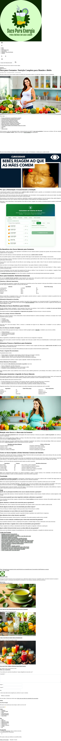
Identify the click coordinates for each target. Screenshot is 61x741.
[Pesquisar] (15, 62)
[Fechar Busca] (2, 59)
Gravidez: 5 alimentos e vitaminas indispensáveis (12, 543)
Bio (2, 727)
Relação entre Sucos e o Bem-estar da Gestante (10, 124)
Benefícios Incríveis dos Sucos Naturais (9, 533)
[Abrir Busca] (1, 56)
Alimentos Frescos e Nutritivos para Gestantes (10, 122)
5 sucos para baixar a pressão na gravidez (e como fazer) (14, 539)
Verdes (25, 217)
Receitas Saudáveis (5, 714)
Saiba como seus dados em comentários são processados (27, 698)
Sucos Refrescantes (5, 49)
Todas (9, 217)
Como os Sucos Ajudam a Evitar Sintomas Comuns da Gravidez (13, 125)
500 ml (48, 223)
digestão (37, 329)
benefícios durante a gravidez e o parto (10, 534)
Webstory (3, 53)
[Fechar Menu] (2, 45)
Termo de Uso (4, 723)
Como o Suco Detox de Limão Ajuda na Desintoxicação (11, 637)
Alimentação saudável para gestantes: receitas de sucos (14, 538)
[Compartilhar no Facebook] (7, 570)
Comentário (2, 673)
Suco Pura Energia (6, 730)
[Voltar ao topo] (2, 734)
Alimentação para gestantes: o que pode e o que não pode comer (16, 536)
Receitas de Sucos (31, 569)
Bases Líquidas (37, 217)
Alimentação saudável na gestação (9, 537)
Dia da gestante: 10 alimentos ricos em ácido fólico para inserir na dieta (17, 540)
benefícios (2, 67)
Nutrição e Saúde (4, 711)
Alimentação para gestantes (7, 569)
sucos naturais (27, 132)
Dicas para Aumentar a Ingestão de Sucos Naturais (10, 123)
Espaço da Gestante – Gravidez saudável (10, 545)
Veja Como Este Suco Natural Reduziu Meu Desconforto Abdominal (14, 609)
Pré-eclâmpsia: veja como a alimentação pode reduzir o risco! (15, 548)
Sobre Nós (3, 720)
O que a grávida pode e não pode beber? (10, 550)
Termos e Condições (5, 725)
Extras (30, 217)
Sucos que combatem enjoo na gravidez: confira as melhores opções (17, 542)
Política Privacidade (5, 722)
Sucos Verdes (3, 51)
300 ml (38, 223)
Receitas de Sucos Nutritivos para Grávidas (9, 121)
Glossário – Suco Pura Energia (7, 52)
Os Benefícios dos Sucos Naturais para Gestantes (10, 118)
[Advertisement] (30, 142)
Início (2, 47)
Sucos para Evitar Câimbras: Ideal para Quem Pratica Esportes (13, 666)
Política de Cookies (5, 721)
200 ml (34, 223)
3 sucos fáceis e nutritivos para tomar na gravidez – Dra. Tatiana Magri (17, 541)
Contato (2, 726)
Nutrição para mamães (24, 569)
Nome (1, 684)
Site (0, 690)
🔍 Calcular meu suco (43, 232)
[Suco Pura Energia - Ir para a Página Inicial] (30, 20)
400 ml (43, 223)
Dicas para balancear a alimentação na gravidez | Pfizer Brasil (15, 546)
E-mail (1, 687)
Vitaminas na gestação (44, 569)
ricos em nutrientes (29, 302)
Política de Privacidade (4, 739)
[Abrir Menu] (2, 42)
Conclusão (3, 126)
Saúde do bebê (37, 569)
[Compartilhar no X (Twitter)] (8, 570)
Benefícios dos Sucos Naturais (15, 444)
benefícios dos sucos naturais (8, 273)
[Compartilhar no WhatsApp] (5, 570)
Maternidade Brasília (6, 544)
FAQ (2, 127)
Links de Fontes (4, 128)
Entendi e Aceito (13, 739)
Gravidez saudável (16, 569)
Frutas (2, 48)
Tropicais (20, 217)
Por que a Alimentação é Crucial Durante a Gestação (11, 117)
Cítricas (14, 217)
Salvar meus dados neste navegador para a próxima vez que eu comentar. (14, 692)
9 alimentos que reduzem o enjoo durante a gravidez (13, 549)
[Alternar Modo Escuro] (5, 56)
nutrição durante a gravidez (24, 484)
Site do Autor (2, 581)
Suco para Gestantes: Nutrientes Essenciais (9, 120)
